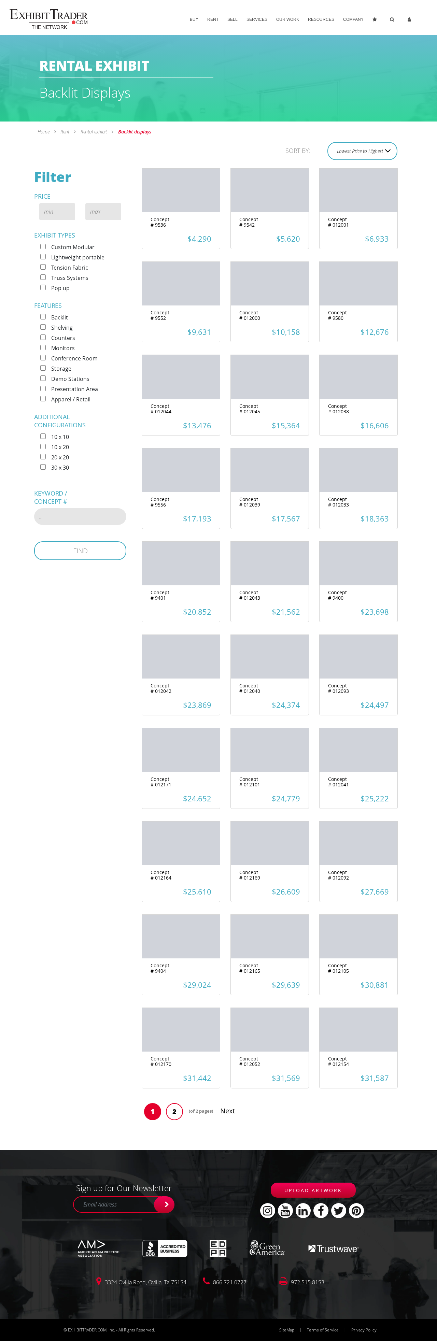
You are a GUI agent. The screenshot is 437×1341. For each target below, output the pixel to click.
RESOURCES (321, 19)
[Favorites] (376, 17)
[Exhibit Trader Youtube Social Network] (285, 1210)
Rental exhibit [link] (93, 131)
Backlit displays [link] (134, 131)
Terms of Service (323, 1330)
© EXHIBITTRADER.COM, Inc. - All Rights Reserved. (109, 1330)
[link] (49, 18)
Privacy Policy (364, 1330)
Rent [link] (64, 131)
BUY (194, 19)
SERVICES (256, 19)
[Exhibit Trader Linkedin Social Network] (303, 1210)
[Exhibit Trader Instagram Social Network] (267, 1210)
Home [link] (44, 131)
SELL (232, 19)
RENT (212, 19)
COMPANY (353, 19)
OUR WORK (287, 19)
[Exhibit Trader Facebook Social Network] (320, 1210)
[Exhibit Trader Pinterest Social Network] (356, 1210)
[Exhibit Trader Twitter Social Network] (338, 1210)
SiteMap (286, 1330)
